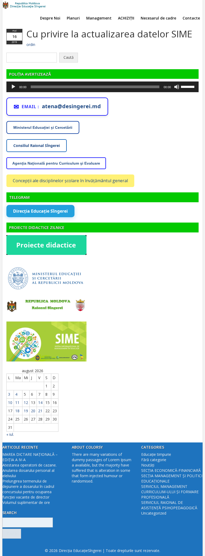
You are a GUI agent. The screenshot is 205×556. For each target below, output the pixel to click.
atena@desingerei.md (71, 106)
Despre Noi (50, 18)
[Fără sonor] (176, 87)
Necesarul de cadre (158, 18)
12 (26, 402)
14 (40, 402)
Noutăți (147, 465)
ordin (30, 44)
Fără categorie (153, 459)
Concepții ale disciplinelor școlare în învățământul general (70, 181)
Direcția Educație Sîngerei (40, 211)
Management (99, 18)
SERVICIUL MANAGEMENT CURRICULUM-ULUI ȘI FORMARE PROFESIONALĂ (170, 492)
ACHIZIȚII (126, 18)
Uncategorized (153, 513)
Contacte (191, 18)
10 (10, 402)
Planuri (73, 18)
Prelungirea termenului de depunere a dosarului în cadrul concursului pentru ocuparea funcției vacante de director (28, 489)
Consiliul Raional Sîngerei (36, 145)
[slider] (188, 86)
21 (40, 410)
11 (17, 402)
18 (17, 410)
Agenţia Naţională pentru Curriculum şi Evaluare (56, 163)
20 (33, 410)
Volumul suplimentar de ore (26, 502)
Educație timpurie (156, 454)
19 (26, 410)
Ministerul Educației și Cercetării (42, 127)
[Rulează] (13, 87)
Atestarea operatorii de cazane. (29, 465)
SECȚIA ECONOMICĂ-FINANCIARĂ (171, 470)
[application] (102, 86)
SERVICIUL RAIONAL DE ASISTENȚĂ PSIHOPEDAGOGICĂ (169, 505)
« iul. (10, 434)
